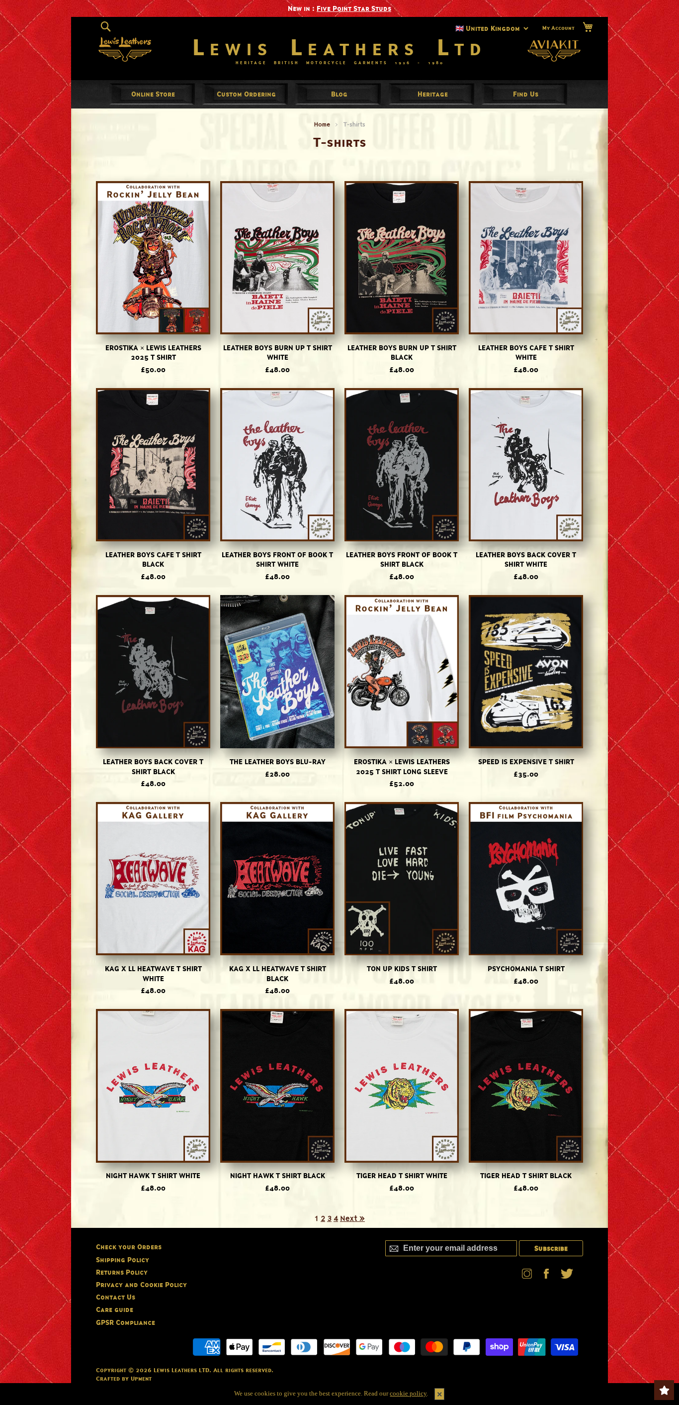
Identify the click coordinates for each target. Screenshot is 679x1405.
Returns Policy (122, 1272)
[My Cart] (587, 27)
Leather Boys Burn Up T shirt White (277, 352)
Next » (352, 1218)
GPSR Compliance (125, 1322)
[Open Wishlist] (664, 1390)
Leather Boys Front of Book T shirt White (277, 559)
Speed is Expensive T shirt (526, 761)
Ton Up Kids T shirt (402, 968)
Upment (141, 1378)
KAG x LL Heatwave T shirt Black (277, 973)
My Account (558, 27)
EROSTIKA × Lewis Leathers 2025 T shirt (153, 352)
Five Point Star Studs (354, 8)
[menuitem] (153, 94)
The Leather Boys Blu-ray (278, 761)
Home (322, 124)
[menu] (339, 94)
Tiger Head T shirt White (401, 1175)
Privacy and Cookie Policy (141, 1284)
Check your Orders (129, 1246)
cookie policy (408, 1393)
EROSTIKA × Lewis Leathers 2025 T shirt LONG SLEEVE (402, 766)
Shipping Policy (122, 1259)
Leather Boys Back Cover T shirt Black (153, 766)
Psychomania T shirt (526, 968)
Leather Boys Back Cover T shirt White (526, 559)
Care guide (114, 1309)
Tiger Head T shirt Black (526, 1175)
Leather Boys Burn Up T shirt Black (401, 352)
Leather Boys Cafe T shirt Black (153, 559)
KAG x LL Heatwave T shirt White (153, 973)
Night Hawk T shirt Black (277, 1175)
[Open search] (105, 26)
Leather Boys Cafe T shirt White (526, 352)
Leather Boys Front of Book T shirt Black (401, 559)
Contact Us (115, 1297)
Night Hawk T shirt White (153, 1175)
